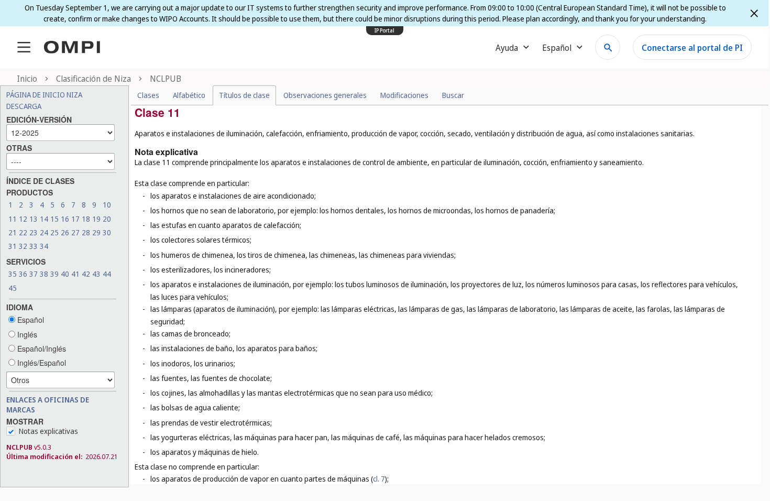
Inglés (26, 334)
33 (33, 246)
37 (33, 274)
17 (75, 219)
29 (96, 232)
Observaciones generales (325, 95)
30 (107, 232)
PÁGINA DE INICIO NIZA (44, 95)
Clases (148, 95)
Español (29, 319)
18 (86, 219)
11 (12, 219)
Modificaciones (404, 95)
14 (44, 219)
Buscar (453, 95)
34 (44, 246)
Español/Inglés (40, 348)
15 (54, 219)
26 (65, 232)
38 (44, 274)
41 (75, 274)
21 (12, 232)
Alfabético (189, 95)
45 (12, 288)
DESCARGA (23, 106)
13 (33, 219)
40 (65, 274)
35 (12, 274)
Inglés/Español (40, 362)
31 (12, 246)
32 (23, 246)
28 (86, 232)
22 (23, 232)
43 (96, 274)
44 (107, 274)
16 (65, 219)
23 (33, 232)
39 (54, 274)
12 (23, 219)
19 (96, 219)
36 (23, 274)
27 (75, 232)
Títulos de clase (244, 95)
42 (86, 274)
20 (107, 219)
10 (107, 205)
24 (44, 232)
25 (54, 232)
